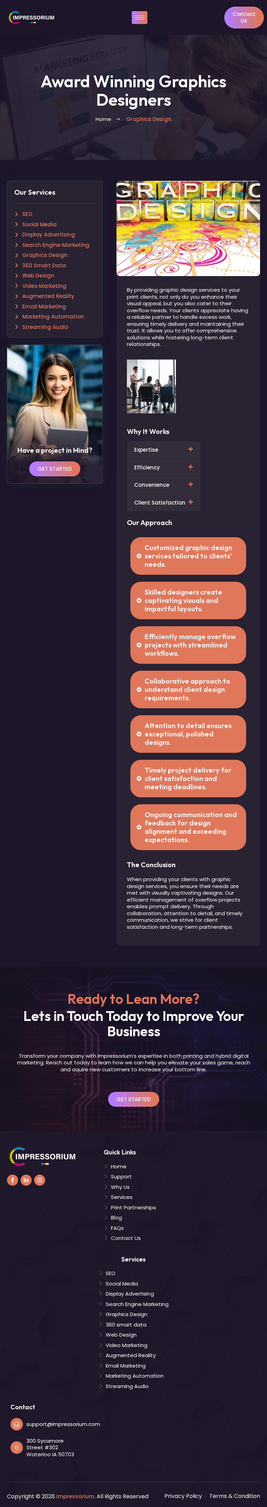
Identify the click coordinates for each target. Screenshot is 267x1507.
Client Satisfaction (159, 502)
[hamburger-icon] (139, 17)
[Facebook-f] (12, 1180)
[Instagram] (39, 1180)
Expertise (146, 449)
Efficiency (147, 467)
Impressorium (75, 1496)
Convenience (151, 485)
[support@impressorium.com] (16, 1424)
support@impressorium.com (63, 1424)
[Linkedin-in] (26, 1180)
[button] (163, 450)
